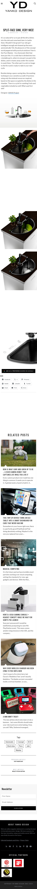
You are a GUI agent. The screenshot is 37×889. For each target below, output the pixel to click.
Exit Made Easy (18, 760)
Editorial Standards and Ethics (10, 840)
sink (28, 746)
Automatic (9, 742)
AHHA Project (13, 93)
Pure (21, 746)
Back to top (18, 886)
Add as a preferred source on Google (19, 371)
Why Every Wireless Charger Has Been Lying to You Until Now (18, 669)
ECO (29, 742)
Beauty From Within (18, 770)
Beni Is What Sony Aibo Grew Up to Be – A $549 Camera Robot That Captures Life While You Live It (18, 472)
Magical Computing (11, 569)
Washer (18, 750)
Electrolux (11, 746)
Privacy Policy (24, 840)
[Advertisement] (18, 20)
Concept (21, 742)
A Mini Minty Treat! (10, 716)
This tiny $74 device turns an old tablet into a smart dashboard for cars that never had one (17, 520)
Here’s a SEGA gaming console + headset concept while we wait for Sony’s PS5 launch (17, 617)
